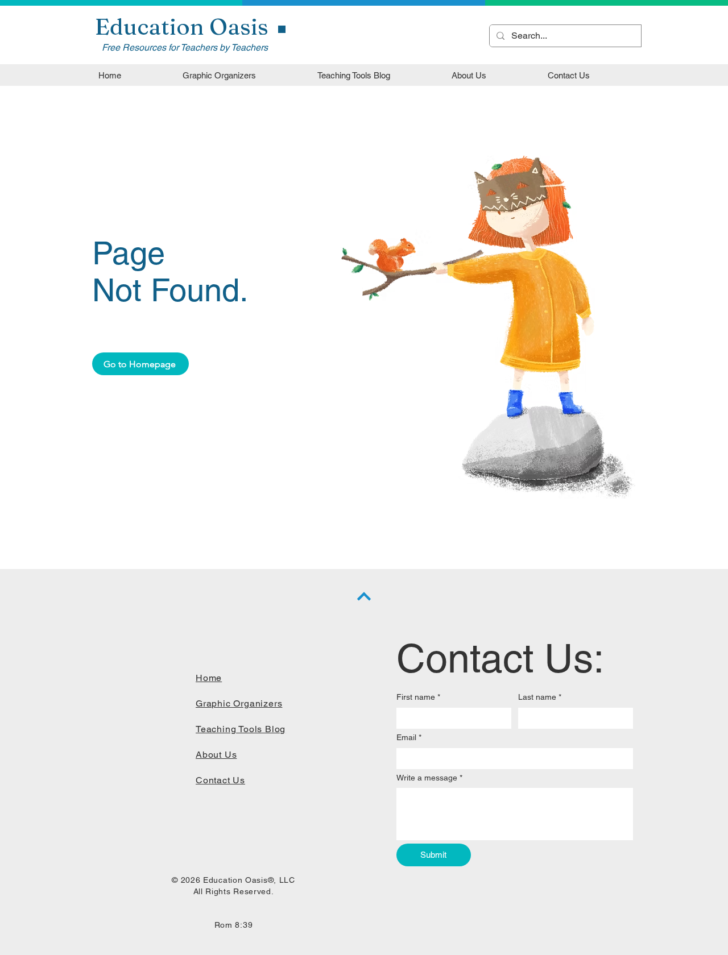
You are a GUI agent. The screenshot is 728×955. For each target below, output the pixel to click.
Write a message (429, 777)
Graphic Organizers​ (239, 703)
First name (418, 696)
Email (408, 737)
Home (209, 677)
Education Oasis (181, 26)
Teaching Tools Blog (241, 729)
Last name (539, 696)
